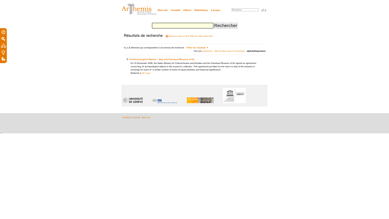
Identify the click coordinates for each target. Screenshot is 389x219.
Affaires (187, 10)
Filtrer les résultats (196, 47)
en (262, 10)
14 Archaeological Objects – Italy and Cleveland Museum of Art (161, 59)
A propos (215, 10)
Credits (125, 117)
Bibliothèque (201, 10)
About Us (146, 117)
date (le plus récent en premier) (229, 51)
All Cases (146, 73)
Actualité (175, 10)
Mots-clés (163, 10)
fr (265, 10)
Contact (135, 117)
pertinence (207, 51)
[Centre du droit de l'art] (139, 9)
